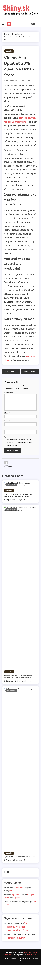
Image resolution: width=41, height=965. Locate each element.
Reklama (21, 961)
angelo (23, 80)
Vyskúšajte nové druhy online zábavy (19, 857)
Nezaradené (9, 51)
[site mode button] (33, 24)
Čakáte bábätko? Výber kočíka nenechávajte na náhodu (18, 926)
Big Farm (17, 898)
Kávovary (14, 958)
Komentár (8, 393)
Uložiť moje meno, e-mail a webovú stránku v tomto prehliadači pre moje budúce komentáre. (19, 442)
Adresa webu (9, 429)
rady (10, 891)
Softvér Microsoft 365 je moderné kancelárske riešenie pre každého (18, 495)
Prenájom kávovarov (16, 938)
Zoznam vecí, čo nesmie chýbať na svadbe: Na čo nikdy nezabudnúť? (18, 677)
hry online (15, 895)
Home (7, 958)
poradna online (19, 888)
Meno (7, 413)
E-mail (7, 421)
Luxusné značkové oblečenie (28, 958)
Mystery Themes (31, 955)
